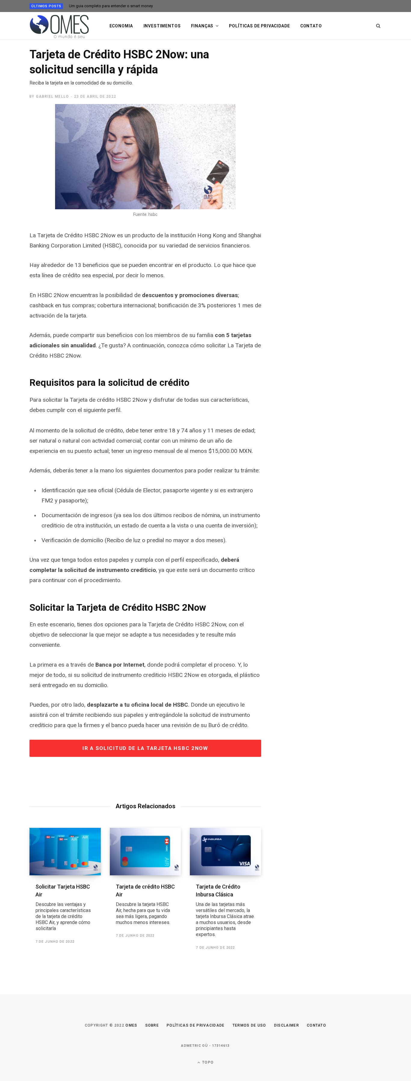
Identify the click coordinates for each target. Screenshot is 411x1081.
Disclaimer (286, 1025)
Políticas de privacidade (259, 25)
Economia (121, 25)
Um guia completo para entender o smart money (111, 6)
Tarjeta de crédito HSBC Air (145, 904)
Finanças (202, 25)
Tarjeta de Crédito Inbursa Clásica (225, 910)
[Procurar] (378, 25)
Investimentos (162, 25)
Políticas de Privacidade (196, 1025)
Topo (207, 1062)
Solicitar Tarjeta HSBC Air (63, 907)
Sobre (152, 1025)
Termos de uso (249, 1025)
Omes (131, 1025)
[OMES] (59, 25)
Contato (311, 25)
